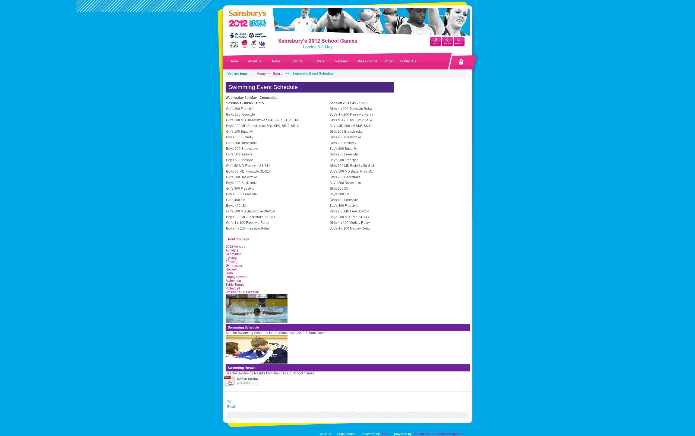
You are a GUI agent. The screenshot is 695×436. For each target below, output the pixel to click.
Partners (341, 61)
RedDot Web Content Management (438, 434)
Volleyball (233, 288)
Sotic (384, 434)
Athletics (232, 250)
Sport (277, 73)
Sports (297, 61)
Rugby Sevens (236, 277)
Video (389, 61)
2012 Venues (235, 247)
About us (254, 61)
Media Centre (367, 61)
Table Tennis (235, 285)
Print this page (238, 239)
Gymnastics (234, 266)
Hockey (231, 269)
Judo (229, 273)
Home (234, 61)
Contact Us (408, 61)
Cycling (231, 258)
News (276, 61)
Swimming (233, 281)
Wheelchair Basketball (242, 292)
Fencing (232, 262)
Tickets (319, 61)
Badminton (234, 254)
